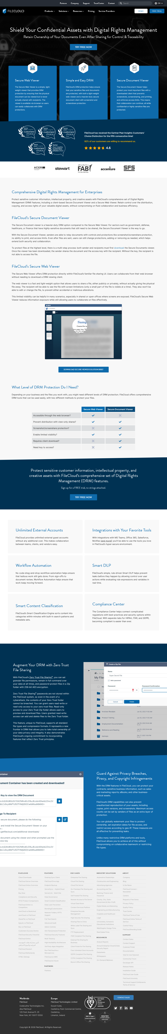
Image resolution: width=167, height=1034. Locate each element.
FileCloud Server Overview (28, 881)
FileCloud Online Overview (28, 885)
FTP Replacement (77, 932)
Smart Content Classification (55, 901)
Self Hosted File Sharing (79, 896)
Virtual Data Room (77, 903)
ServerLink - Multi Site (53, 893)
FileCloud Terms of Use (131, 915)
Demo (141, 11)
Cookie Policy (128, 926)
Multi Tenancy (50, 939)
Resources (77, 11)
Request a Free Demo (131, 900)
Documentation (128, 951)
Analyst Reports (102, 942)
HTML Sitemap (24, 957)
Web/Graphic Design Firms (106, 928)
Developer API (128, 963)
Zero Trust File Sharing (41, 677)
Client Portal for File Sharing (81, 946)
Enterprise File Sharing (79, 877)
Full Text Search (50, 919)
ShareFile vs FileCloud (27, 919)
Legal (99, 918)
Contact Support (129, 943)
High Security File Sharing (80, 918)
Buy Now (22, 893)
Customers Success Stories (28, 931)
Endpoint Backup (51, 885)
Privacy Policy (128, 903)
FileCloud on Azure (51, 961)
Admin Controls (50, 927)
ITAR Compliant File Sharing (81, 936)
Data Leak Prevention (53, 905)
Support (86, 3)
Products (49, 11)
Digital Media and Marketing (107, 906)
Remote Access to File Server (81, 900)
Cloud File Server (77, 885)
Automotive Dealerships (105, 877)
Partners (63, 3)
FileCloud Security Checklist (29, 935)
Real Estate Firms (103, 932)
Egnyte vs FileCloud (26, 923)
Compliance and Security (28, 897)
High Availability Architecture (55, 942)
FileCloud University (130, 978)
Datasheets (101, 952)
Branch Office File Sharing (80, 962)
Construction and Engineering (107, 881)
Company (75, 3)
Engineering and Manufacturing (108, 910)
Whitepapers (101, 956)
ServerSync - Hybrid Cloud (54, 889)
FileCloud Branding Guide (132, 929)
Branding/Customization (53, 909)
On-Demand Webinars (105, 960)
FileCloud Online (25, 939)
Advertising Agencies (104, 885)
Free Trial (157, 11)
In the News (127, 885)
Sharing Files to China (79, 922)
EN (159, 3)
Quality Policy (128, 907)
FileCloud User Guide (130, 974)
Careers (126, 896)
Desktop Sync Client (52, 877)
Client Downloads (25, 877)
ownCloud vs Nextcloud (27, 911)
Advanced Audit (50, 923)
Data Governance (51, 897)
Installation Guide (129, 970)
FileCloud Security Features (55, 935)
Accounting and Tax (104, 889)
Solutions (63, 11)
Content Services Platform (80, 907)
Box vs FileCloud (25, 927)
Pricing (91, 11)
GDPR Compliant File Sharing (81, 954)
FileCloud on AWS (51, 957)
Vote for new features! (131, 955)
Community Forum (129, 959)
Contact (111, 3)
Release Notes (128, 967)
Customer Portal (129, 947)
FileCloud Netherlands (27, 953)
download (119, 248)
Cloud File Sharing (77, 881)
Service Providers (107, 11)
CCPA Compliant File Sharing (81, 958)
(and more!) (106, 541)
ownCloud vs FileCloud (27, 915)
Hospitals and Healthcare (106, 914)
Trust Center (99, 3)
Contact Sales (128, 939)
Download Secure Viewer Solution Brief (83, 369)
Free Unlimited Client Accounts (82, 950)
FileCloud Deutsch (25, 949)
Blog (124, 881)
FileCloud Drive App (52, 881)
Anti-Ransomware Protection (55, 931)
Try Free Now (83, 47)
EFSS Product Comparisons (28, 901)
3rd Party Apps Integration (54, 946)
